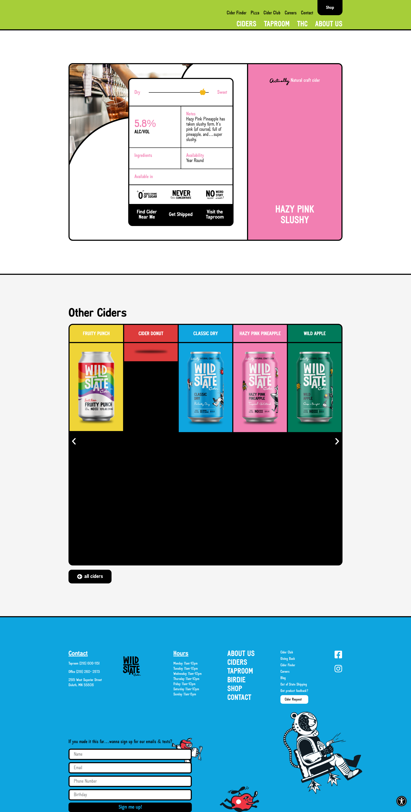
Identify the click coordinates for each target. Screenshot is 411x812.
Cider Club (272, 13)
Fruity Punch (96, 334)
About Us (328, 24)
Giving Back (287, 659)
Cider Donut (150, 334)
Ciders (246, 24)
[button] (401, 801)
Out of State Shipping (293, 684)
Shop (234, 689)
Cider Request (293, 699)
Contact (307, 13)
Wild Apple (315, 334)
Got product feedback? (294, 691)
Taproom (277, 24)
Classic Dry (205, 334)
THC (302, 24)
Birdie (236, 680)
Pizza (255, 13)
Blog (283, 678)
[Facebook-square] (338, 654)
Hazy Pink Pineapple (260, 334)
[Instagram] (338, 668)
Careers (291, 13)
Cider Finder (236, 13)
